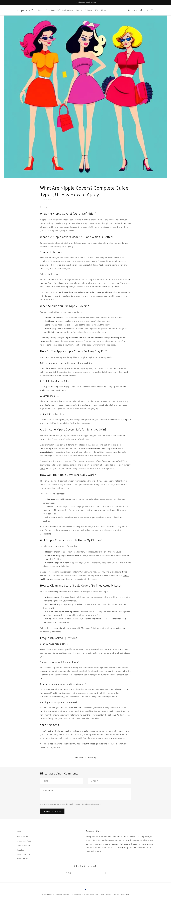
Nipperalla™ (51, 894)
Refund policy (22, 859)
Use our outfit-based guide (88, 743)
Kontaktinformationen (121, 894)
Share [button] (45, 207)
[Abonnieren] (105, 873)
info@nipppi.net (125, 847)
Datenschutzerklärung (91, 894)
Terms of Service (23, 845)
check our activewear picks (97, 510)
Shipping (20, 850)
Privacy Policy (22, 837)
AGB (102, 894)
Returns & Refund (24, 841)
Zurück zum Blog (87, 757)
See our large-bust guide (95, 674)
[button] (141, 10)
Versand (109, 894)
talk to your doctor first (59, 332)
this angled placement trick (90, 405)
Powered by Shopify (62, 894)
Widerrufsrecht (76, 894)
